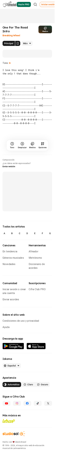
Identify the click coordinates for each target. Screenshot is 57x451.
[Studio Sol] (14, 433)
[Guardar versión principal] (17, 43)
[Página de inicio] (10, 4)
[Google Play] (13, 346)
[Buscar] (35, 4)
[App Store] (36, 346)
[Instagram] (17, 403)
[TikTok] (38, 403)
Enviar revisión (9, 166)
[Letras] (9, 421)
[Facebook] (27, 403)
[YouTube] (6, 403)
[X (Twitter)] (48, 403)
